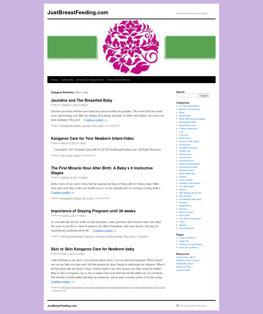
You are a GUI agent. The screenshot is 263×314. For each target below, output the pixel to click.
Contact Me (67, 79)
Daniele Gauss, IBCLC (186, 257)
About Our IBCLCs (187, 237)
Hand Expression (186, 160)
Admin (85, 104)
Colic (181, 131)
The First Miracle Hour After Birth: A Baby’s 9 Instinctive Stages (102, 170)
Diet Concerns (185, 138)
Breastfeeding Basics (71, 125)
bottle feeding (185, 115)
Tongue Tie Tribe (183, 266)
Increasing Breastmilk (142, 287)
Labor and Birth (186, 179)
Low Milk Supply (186, 186)
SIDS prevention (115, 236)
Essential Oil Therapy (188, 147)
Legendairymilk (182, 269)
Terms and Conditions (118, 79)
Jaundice (86, 125)
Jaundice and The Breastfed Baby (81, 100)
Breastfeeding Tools (187, 125)
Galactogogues (185, 154)
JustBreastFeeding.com (77, 12)
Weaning (182, 224)
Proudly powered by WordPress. (194, 305)
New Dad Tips (185, 195)
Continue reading (95, 120)
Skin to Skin (98, 125)
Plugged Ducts (185, 205)
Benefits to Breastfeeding (97, 287)
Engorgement (184, 144)
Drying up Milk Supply (189, 141)
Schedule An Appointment (90, 79)
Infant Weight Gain (187, 173)
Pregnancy (101, 236)
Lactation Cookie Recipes (190, 183)
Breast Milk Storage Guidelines (192, 118)
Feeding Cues (185, 150)
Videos (76, 155)
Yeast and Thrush (186, 228)
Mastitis (182, 189)
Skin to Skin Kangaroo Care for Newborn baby (92, 248)
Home (54, 79)
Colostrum (183, 134)
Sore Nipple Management (190, 218)
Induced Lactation (186, 170)
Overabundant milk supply (190, 199)
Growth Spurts (185, 157)
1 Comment (142, 236)
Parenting (89, 236)
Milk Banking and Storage (190, 192)
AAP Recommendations (72, 236)
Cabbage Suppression (188, 128)
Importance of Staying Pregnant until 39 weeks (93, 210)
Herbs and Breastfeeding (189, 163)
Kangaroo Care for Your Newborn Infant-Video (92, 138)
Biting (181, 112)
